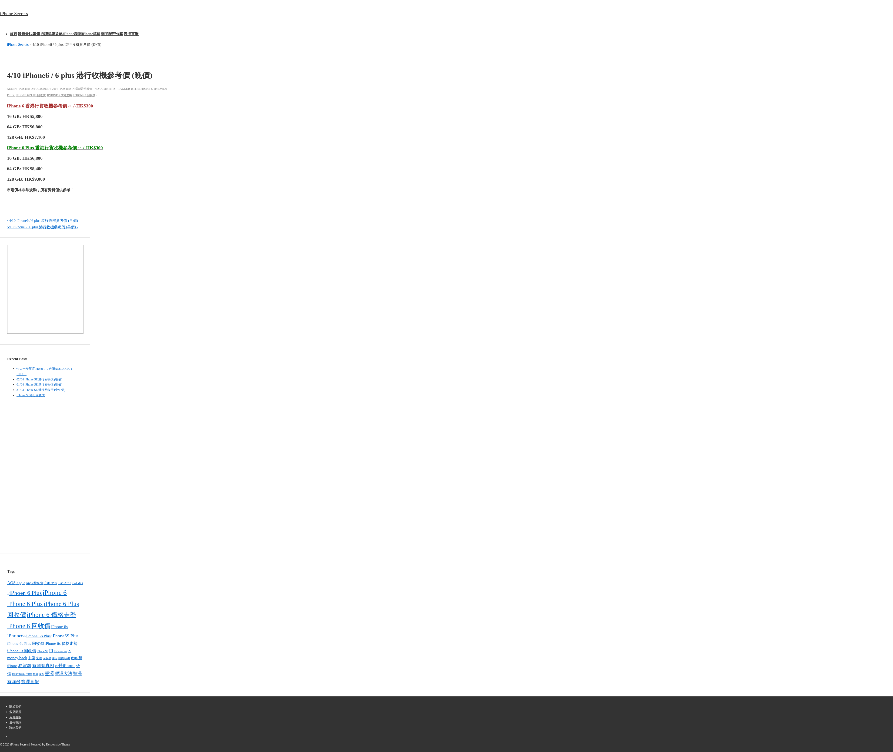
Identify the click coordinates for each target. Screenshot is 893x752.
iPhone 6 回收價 (84, 95)
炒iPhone (66, 665)
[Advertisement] (35, 482)
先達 (39, 658)
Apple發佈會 (34, 583)
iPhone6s (16, 636)
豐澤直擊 (131, 34)
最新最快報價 (29, 34)
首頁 (13, 34)
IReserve (60, 651)
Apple (20, 583)
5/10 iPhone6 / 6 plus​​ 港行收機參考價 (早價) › (42, 227)
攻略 (74, 658)
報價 (61, 658)
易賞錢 (24, 665)
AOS (11, 582)
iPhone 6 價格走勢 (59, 95)
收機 (67, 658)
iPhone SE (42, 651)
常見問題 (15, 712)
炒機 (29, 674)
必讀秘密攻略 (51, 34)
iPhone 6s (59, 626)
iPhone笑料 (91, 34)
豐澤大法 (63, 673)
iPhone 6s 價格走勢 (61, 643)
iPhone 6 (145, 88)
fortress (50, 582)
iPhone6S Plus (65, 635)
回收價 (47, 658)
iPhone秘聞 (72, 34)
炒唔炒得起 (19, 674)
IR (51, 650)
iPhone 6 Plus (25, 603)
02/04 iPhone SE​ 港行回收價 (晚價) (39, 379)
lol (69, 651)
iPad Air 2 (64, 583)
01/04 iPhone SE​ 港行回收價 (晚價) (39, 384)
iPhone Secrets (14, 13)
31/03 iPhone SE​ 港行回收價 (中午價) (41, 390)
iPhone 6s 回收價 (21, 651)
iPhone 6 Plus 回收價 (31, 95)
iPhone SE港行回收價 (31, 395)
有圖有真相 (43, 665)
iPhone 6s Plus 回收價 (25, 643)
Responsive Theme (58, 744)
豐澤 (49, 673)
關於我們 (15, 706)
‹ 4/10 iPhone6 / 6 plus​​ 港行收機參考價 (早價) (42, 221)
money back (17, 658)
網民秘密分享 (112, 34)
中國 (31, 658)
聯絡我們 (15, 727)
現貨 (41, 674)
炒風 (35, 674)
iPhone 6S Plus (38, 636)
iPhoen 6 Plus (25, 593)
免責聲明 (15, 717)
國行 (54, 658)
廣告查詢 (15, 722)
